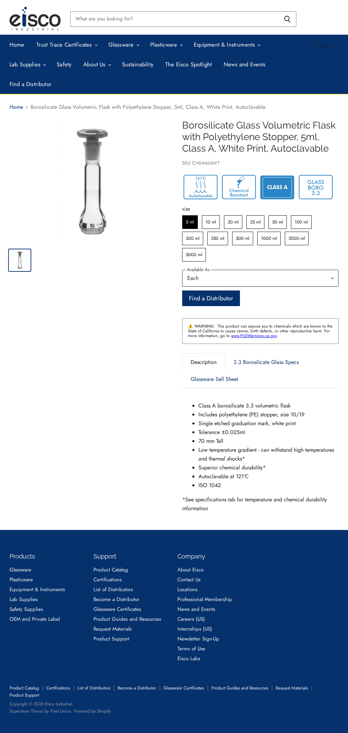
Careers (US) (191, 619)
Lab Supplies (26, 64)
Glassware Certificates (117, 609)
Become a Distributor (116, 599)
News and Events (245, 64)
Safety (64, 64)
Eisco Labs (188, 658)
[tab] (203, 362)
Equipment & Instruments (225, 44)
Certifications (107, 579)
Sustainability (137, 64)
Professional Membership (204, 599)
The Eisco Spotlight (188, 64)
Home (17, 44)
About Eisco (190, 569)
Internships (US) (194, 629)
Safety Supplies (26, 609)
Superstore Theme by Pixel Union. (41, 711)
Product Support (111, 639)
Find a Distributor (31, 84)
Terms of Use (191, 648)
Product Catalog (110, 569)
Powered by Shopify (92, 711)
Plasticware (164, 44)
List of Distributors (113, 589)
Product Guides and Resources (127, 619)
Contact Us (189, 579)
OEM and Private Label (35, 619)
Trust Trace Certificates (65, 44)
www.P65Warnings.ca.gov (254, 336)
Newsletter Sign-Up (198, 639)
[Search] (287, 19)
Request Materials (112, 629)
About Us (95, 64)
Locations (187, 589)
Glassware (122, 44)
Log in (326, 44)
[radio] (190, 222)
